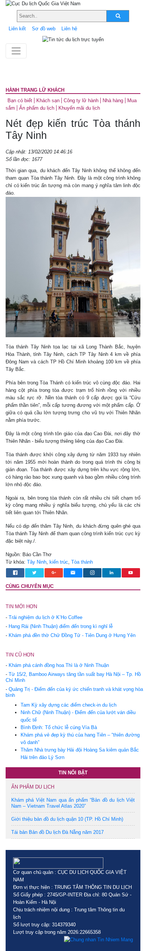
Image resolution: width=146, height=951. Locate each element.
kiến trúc (58, 562)
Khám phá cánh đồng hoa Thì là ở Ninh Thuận (59, 665)
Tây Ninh (36, 562)
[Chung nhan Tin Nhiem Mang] (98, 940)
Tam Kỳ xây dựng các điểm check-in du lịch (68, 705)
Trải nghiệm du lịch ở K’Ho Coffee (45, 617)
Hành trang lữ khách (35, 90)
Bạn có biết (19, 100)
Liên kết (17, 28)
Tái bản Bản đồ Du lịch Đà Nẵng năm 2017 (57, 832)
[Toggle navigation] (16, 50)
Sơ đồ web (43, 28)
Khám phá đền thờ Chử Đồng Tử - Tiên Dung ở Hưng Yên (72, 635)
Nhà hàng (113, 100)
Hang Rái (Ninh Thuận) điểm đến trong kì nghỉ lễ (61, 626)
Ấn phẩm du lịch (36, 108)
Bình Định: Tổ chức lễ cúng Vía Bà (59, 727)
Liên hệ (69, 28)
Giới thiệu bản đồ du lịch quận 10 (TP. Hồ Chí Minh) (67, 819)
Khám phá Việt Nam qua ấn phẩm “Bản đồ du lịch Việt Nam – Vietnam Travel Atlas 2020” (73, 803)
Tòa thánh (82, 562)
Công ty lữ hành (81, 100)
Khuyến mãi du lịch (79, 108)
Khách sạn (48, 100)
